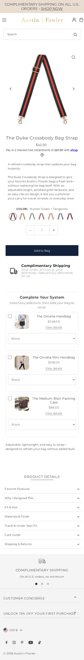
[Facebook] (6, 643)
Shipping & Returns (18, 544)
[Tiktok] (39, 643)
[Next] (73, 89)
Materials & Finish (17, 516)
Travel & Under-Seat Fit (21, 525)
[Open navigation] (9, 19)
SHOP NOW (52, 9)
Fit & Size (11, 507)
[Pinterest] (22, 643)
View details (53, 327)
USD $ (13, 630)
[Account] (74, 20)
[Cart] (81, 20)
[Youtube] (30, 643)
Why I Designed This (19, 498)
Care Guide (12, 535)
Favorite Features (17, 489)
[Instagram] (14, 643)
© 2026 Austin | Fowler (19, 653)
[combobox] (42, 34)
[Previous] (11, 89)
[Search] (75, 34)
